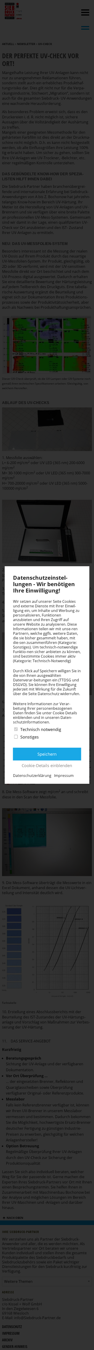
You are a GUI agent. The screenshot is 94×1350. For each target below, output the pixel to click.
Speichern (47, 754)
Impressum (64, 775)
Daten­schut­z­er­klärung (32, 775)
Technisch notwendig (40, 729)
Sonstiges (29, 737)
